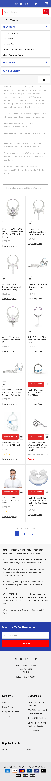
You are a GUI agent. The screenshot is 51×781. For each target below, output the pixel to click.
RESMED (6, 749)
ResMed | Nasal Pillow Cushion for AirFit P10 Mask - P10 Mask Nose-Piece (38, 502)
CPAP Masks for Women (13, 54)
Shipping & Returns (10, 711)
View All (30, 749)
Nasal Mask (8, 38)
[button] (44, 79)
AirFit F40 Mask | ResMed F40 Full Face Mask (11, 500)
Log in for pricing (9, 246)
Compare (4, 223)
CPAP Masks (33, 730)
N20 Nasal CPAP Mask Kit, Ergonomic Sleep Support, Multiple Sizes (12, 392)
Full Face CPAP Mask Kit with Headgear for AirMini (38, 287)
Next (41, 536)
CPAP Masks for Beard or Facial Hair (18, 49)
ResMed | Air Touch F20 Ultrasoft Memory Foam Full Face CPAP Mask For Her (12, 233)
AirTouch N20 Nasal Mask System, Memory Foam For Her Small (37, 231)
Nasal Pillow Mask (11, 33)
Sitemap (6, 716)
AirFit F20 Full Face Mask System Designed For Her (12, 339)
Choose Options (36, 383)
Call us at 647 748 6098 (25, 676)
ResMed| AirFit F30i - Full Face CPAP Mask (11, 443)
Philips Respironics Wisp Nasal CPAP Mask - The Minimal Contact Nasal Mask (38, 446)
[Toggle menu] (3, 3)
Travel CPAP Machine (37, 718)
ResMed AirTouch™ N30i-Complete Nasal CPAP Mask (37, 392)
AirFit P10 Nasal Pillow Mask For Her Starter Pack (37, 339)
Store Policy (7, 707)
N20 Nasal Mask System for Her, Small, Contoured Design (11, 286)
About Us (6, 702)
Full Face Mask (9, 44)
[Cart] (47, 4)
